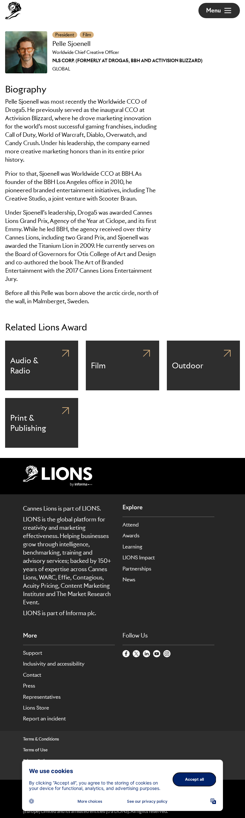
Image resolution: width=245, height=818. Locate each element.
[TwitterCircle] (136, 654)
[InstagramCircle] (167, 654)
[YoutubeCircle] (157, 654)
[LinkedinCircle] (147, 654)
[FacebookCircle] (126, 654)
